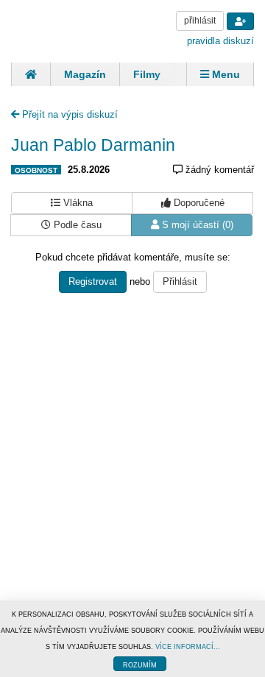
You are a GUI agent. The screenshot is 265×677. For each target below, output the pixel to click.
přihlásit (200, 20)
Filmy (146, 74)
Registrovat (92, 281)
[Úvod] (30, 74)
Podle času (76, 224)
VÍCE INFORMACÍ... (187, 647)
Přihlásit (180, 281)
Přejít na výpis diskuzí (68, 114)
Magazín (85, 74)
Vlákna (76, 202)
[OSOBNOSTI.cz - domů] (66, 30)
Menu (224, 74)
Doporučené (198, 202)
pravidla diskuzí (220, 40)
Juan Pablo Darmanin (93, 145)
